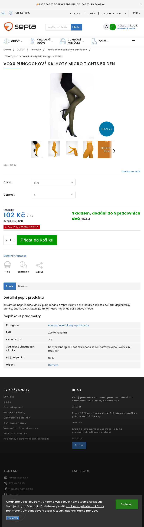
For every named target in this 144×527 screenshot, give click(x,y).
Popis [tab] (9, 286)
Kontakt (76, 13)
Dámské (53, 365)
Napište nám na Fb (21, 488)
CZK (135, 13)
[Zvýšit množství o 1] (14, 240)
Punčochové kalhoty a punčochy (68, 325)
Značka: (130, 171)
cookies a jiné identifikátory (85, 506)
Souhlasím (126, 504)
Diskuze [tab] (23, 286)
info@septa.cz (18, 477)
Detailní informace (15, 256)
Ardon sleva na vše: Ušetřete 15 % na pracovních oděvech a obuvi (97, 430)
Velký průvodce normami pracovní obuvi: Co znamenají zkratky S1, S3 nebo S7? (102, 399)
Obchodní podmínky (17, 417)
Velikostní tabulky (15, 433)
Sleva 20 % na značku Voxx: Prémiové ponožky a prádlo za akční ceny (105, 415)
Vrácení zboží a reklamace (21, 428)
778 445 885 (17, 483)
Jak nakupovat (111, 13)
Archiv (79, 445)
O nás (91, 13)
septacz (14, 494)
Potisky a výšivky (14, 412)
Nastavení (13, 518)
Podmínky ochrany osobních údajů (26, 438)
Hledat (76, 27)
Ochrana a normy (15, 422)
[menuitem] (15, 41)
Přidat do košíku (37, 240)
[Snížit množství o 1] (6, 240)
